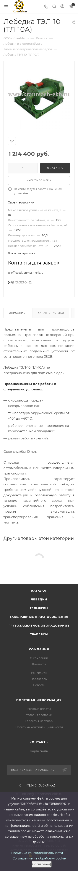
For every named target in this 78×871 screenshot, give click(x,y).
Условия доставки (39, 715)
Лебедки (39, 599)
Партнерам (39, 679)
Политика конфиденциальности (39, 727)
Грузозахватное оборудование (39, 625)
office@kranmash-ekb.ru (27, 272)
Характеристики (51, 312)
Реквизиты (39, 672)
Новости (39, 685)
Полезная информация (39, 700)
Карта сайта (39, 751)
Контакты (39, 664)
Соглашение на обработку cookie (39, 858)
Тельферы (39, 608)
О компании (39, 658)
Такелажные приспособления (39, 617)
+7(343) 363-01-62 (20, 282)
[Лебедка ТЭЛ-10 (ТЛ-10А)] (39, 98)
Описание (17, 312)
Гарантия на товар (39, 721)
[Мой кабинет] (62, 7)
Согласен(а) (41, 864)
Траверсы (39, 634)
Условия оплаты (39, 708)
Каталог (39, 590)
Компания (39, 649)
